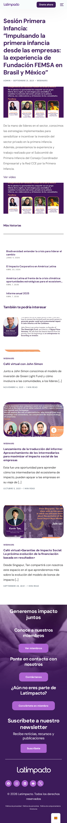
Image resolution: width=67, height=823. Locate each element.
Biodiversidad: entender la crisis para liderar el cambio (34, 253)
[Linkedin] (25, 783)
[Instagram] (16, 783)
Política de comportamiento (50, 806)
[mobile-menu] (61, 5)
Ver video (9, 177)
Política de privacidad (14, 806)
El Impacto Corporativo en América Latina (31, 266)
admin (6, 80)
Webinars (42, 80)
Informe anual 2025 (17, 293)
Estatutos (33, 809)
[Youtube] (33, 783)
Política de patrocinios (31, 806)
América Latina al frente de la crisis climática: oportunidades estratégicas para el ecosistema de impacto (34, 280)
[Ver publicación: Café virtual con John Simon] (33, 334)
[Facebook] (8, 783)
